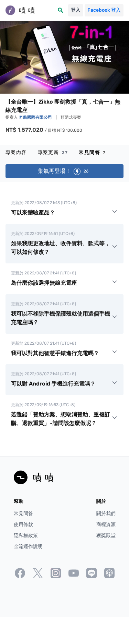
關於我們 (106, 514)
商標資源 (106, 524)
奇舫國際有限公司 (36, 117)
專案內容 (16, 152)
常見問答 (92, 152)
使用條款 (23, 524)
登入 (75, 10)
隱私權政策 (26, 535)
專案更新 (53, 152)
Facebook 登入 (104, 10)
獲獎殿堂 (106, 535)
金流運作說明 (28, 546)
